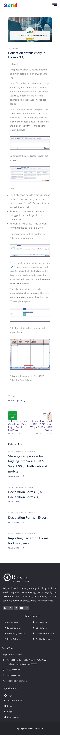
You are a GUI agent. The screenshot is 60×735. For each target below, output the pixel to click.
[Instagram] (26, 608)
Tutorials (13, 48)
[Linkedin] (16, 608)
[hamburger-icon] (55, 5)
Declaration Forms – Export (27, 517)
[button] (30, 695)
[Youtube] (21, 608)
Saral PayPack (15, 451)
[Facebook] (5, 608)
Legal (10, 695)
